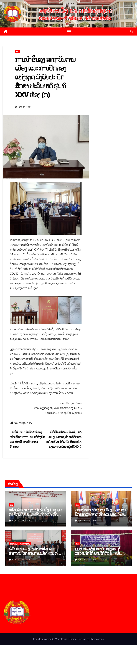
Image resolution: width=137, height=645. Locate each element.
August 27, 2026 (21, 559)
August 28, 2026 (21, 520)
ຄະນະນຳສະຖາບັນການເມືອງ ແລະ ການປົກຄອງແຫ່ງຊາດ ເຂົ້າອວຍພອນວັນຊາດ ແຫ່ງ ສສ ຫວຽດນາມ (101, 514)
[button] (131, 31)
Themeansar (96, 639)
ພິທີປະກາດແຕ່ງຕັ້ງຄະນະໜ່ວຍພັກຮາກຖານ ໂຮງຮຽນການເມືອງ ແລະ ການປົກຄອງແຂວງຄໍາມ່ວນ (35, 553)
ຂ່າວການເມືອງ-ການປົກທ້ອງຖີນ (20, 544)
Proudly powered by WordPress (50, 639)
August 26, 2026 (87, 559)
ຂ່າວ (17, 51)
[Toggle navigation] (69, 31)
